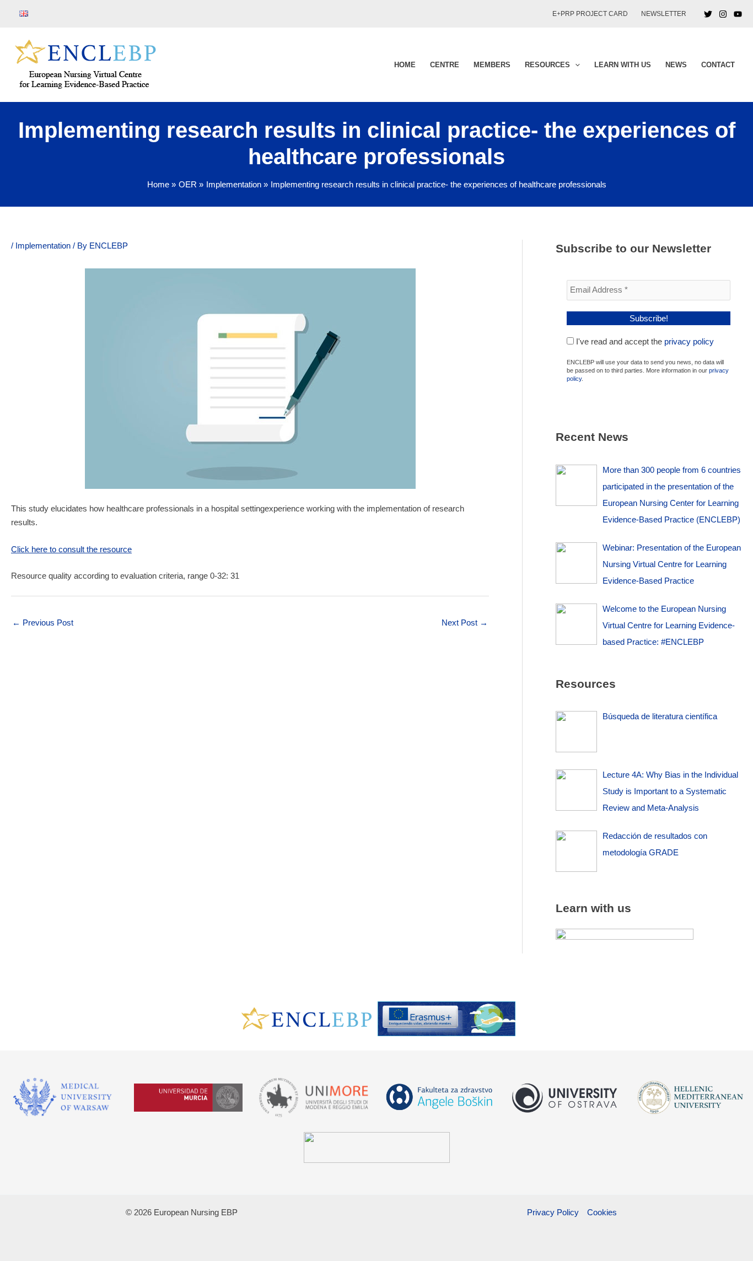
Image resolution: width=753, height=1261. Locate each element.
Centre (444, 65)
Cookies (602, 1212)
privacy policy (689, 341)
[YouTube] (738, 14)
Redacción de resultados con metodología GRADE (655, 844)
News (676, 65)
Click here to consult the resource (71, 549)
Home (405, 65)
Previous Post (42, 622)
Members (492, 65)
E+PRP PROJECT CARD (590, 14)
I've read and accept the (644, 341)
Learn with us (622, 65)
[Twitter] (708, 14)
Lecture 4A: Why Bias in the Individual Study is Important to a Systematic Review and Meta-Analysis (670, 791)
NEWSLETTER (663, 14)
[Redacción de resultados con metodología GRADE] (576, 851)
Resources (547, 65)
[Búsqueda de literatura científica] (576, 731)
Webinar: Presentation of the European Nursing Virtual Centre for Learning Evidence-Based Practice (672, 564)
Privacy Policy (553, 1212)
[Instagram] (723, 14)
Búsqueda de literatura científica (660, 716)
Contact (718, 65)
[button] (575, 65)
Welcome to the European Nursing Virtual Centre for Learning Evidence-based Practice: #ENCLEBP (669, 625)
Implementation (43, 245)
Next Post (465, 622)
